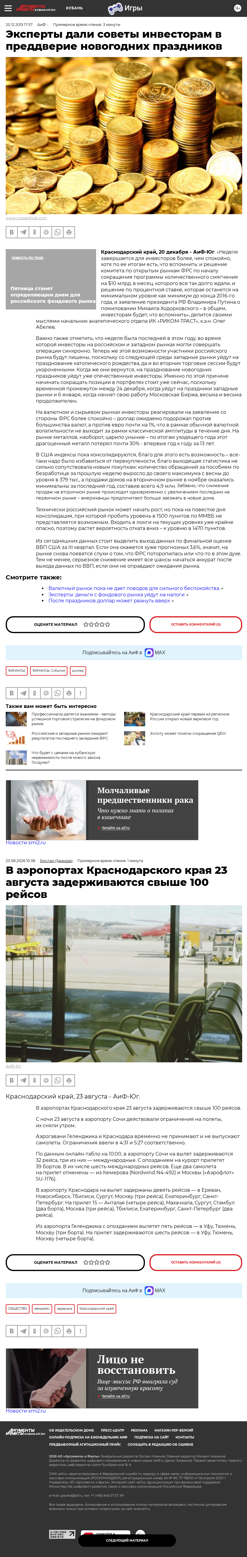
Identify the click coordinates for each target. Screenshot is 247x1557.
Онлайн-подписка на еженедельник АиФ (88, 1437)
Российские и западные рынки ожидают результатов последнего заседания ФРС (70, 735)
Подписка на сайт (151, 1437)
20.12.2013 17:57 (19, 24)
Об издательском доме (71, 1430)
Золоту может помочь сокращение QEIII (188, 733)
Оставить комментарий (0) (196, 624)
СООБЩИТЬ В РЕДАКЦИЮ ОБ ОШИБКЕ (160, 1445)
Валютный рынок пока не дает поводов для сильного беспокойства (133, 588)
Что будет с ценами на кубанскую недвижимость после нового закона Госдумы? (66, 757)
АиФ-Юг (13, 1066)
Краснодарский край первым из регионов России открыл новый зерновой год (189, 716)
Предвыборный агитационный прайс (85, 1445)
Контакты (185, 1437)
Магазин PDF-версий (174, 1430)
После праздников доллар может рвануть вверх (109, 601)
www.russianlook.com (26, 218)
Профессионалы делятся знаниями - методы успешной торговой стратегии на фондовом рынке (74, 719)
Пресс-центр (112, 1430)
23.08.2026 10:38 (20, 860)
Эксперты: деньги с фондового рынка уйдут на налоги (116, 595)
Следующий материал (127, 1541)
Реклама (139, 1430)
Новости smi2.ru (26, 842)
